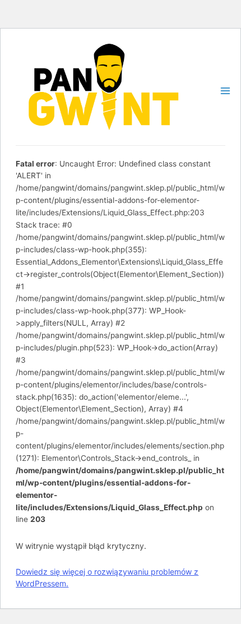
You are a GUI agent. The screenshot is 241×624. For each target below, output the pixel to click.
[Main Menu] (225, 90)
